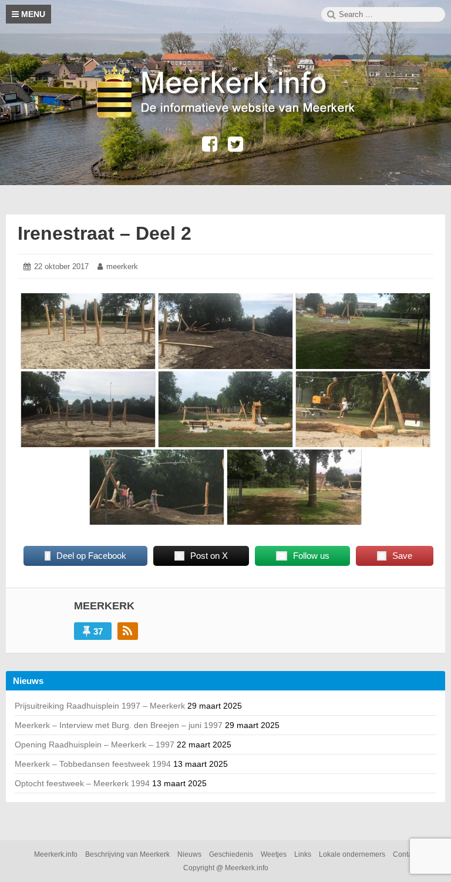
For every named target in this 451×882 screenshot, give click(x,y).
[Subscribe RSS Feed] (127, 631)
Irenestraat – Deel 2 (104, 233)
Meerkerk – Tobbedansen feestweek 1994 (93, 764)
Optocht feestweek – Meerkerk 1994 (82, 783)
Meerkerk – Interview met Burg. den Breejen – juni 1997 (119, 725)
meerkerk (122, 266)
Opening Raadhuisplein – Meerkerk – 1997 (94, 744)
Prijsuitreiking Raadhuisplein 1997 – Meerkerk (100, 705)
